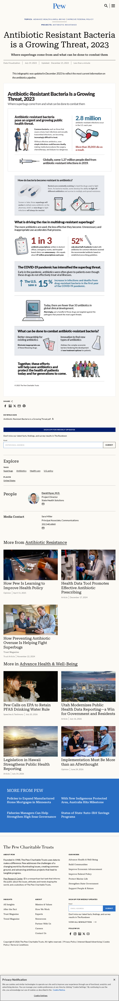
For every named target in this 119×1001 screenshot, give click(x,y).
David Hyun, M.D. (51, 493)
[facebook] (5, 406)
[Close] (114, 979)
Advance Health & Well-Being (48, 664)
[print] (24, 406)
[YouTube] (88, 934)
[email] (19, 406)
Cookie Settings (41, 995)
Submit (109, 445)
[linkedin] (10, 406)
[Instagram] (75, 934)
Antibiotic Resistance (46, 542)
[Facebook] (70, 934)
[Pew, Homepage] (59, 6)
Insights (7, 899)
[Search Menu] (106, 5)
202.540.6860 (49, 524)
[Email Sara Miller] (43, 528)
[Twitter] (84, 933)
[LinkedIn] (79, 934)
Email (5, 440)
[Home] (28, 847)
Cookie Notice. (59, 990)
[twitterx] (14, 406)
